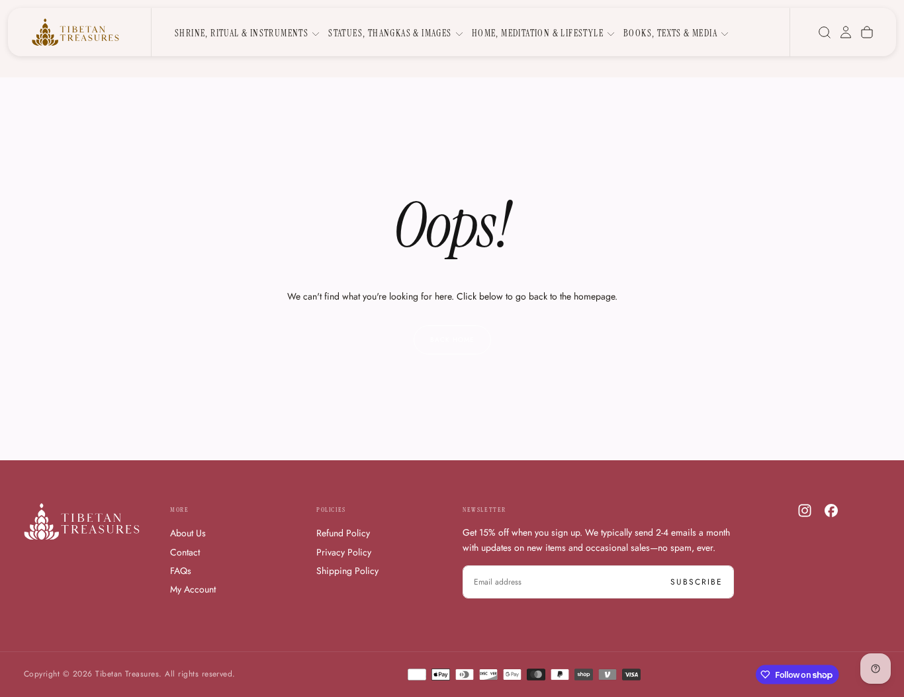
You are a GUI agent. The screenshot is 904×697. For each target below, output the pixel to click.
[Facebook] (831, 510)
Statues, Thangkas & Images (389, 33)
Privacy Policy (343, 552)
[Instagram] (805, 510)
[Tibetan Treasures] (82, 521)
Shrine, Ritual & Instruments (241, 33)
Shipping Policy (347, 570)
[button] (825, 32)
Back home (452, 340)
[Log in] (846, 32)
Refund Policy (343, 533)
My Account (193, 589)
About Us (188, 533)
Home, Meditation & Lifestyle (538, 33)
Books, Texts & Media (670, 33)
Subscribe (696, 582)
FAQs (180, 570)
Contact (185, 552)
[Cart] (867, 32)
